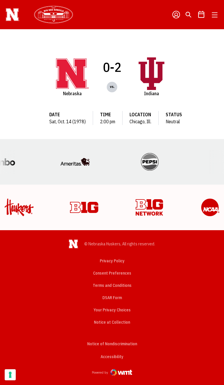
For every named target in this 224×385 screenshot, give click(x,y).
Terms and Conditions (112, 285)
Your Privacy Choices (112, 310)
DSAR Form (112, 297)
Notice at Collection (112, 322)
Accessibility (112, 356)
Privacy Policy (112, 260)
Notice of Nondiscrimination (112, 343)
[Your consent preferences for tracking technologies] (10, 374)
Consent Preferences (112, 273)
